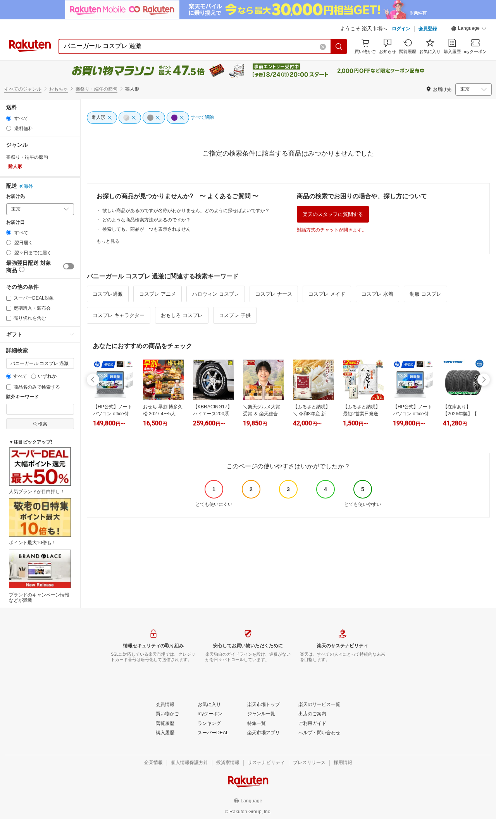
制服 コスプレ (425, 294)
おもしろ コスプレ (182, 315)
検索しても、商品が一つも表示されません (146, 229)
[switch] (68, 266)
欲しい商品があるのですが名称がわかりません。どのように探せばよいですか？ (186, 210)
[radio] (8, 118)
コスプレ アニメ (157, 294)
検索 (42, 424)
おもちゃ (58, 89)
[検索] (339, 46)
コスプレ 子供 (235, 315)
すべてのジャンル (22, 89)
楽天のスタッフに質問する (333, 214)
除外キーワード (22, 396)
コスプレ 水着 (377, 294)
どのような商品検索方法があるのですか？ (146, 220)
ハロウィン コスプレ (215, 294)
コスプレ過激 (108, 294)
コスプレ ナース (273, 294)
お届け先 (15, 196)
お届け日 (15, 222)
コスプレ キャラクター (119, 315)
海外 (28, 186)
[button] (469, 29)
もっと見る (108, 241)
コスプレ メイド (326, 294)
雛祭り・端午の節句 (96, 89)
